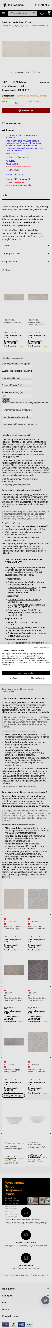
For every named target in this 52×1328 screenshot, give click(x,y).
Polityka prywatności (41, 648)
